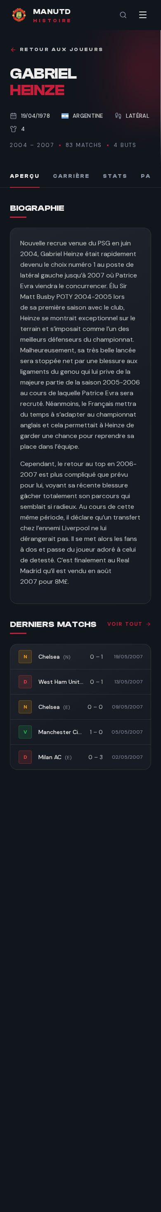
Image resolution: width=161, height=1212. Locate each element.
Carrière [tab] (71, 176)
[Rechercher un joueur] (123, 15)
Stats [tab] (115, 176)
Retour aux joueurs (61, 49)
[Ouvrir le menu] (143, 15)
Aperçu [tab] (25, 176)
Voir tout (125, 624)
